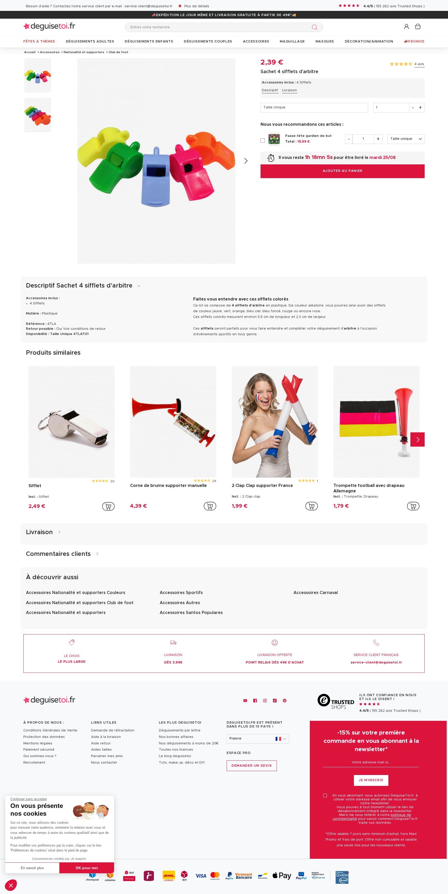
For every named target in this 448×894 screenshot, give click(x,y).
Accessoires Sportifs (181, 593)
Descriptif (270, 90)
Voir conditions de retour (84, 329)
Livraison (289, 90)
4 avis (419, 64)
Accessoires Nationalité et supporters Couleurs (75, 593)
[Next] (246, 161)
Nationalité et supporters (84, 52)
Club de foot (118, 52)
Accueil (29, 52)
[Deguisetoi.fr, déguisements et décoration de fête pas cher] (49, 27)
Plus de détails (196, 6)
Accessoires (49, 52)
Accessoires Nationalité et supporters (66, 613)
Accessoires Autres (180, 603)
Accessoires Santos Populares (191, 613)
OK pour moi (87, 868)
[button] (11, 885)
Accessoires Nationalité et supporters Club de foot (80, 603)
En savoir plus (32, 868)
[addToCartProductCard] (108, 506)
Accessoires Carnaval (315, 593)
